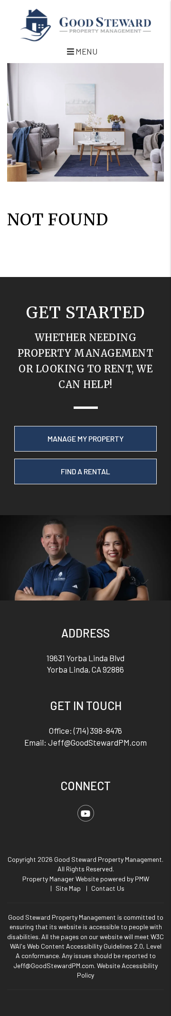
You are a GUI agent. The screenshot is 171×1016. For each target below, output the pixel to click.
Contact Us (107, 888)
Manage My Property (86, 438)
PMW (142, 879)
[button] (85, 813)
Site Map (68, 888)
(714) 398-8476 (98, 730)
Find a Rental (85, 471)
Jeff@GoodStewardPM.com (97, 742)
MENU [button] (85, 51)
